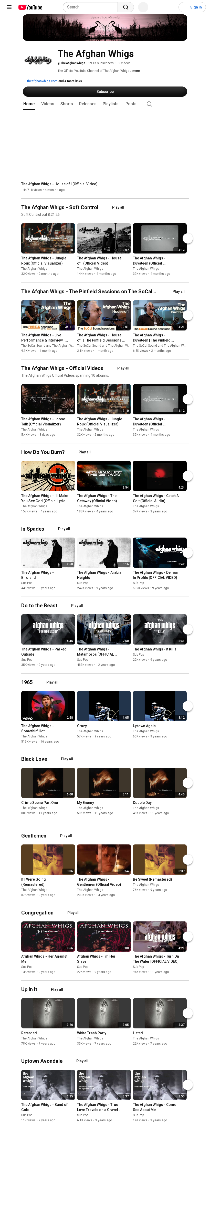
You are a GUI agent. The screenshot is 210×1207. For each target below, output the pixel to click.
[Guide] (9, 7)
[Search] (126, 7)
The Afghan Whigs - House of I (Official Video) (59, 184)
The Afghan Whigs (34, 269)
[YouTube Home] (30, 7)
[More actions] (72, 259)
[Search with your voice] (143, 7)
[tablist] (105, 104)
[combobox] (92, 7)
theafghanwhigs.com (41, 81)
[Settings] (171, 7)
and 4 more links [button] (70, 81)
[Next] (188, 238)
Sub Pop (26, 583)
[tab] (29, 104)
